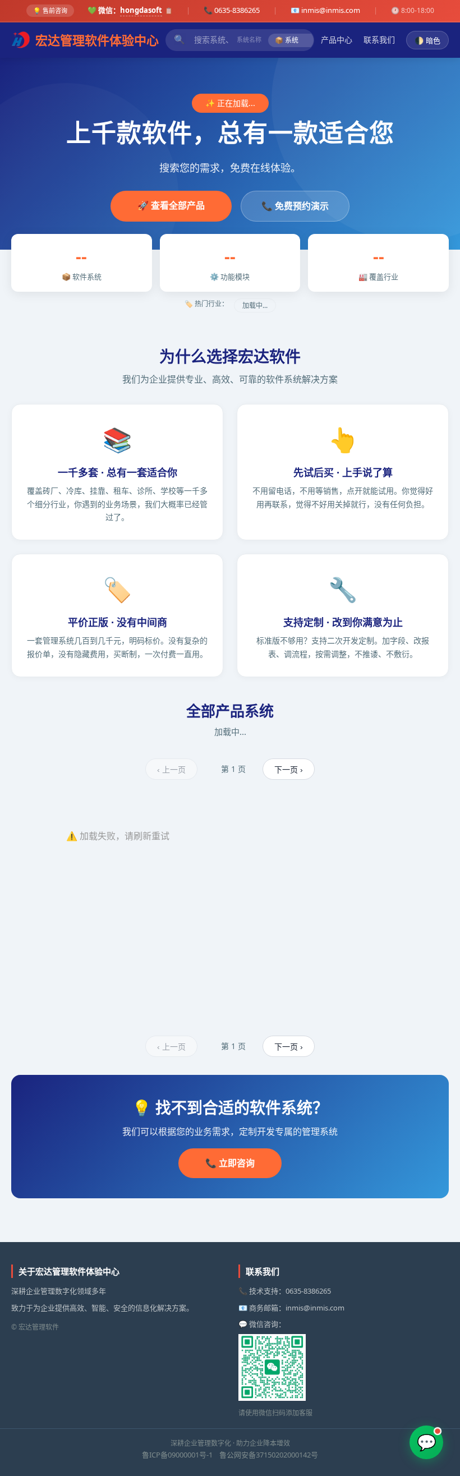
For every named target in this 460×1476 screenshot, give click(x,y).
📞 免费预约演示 (295, 206)
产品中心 (336, 39)
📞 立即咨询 (230, 1163)
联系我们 (379, 39)
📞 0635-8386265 (232, 10)
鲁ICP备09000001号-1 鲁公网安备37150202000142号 (230, 1455)
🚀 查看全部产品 (171, 205)
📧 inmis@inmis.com (325, 10)
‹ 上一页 (171, 769)
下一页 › (288, 769)
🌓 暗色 (427, 40)
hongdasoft (141, 10)
